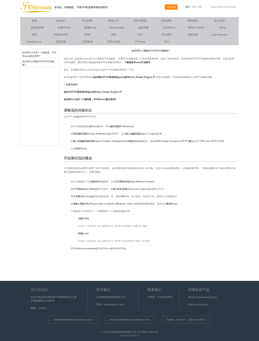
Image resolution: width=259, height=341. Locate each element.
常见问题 (87, 20)
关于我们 (103, 290)
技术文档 (219, 20)
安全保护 (166, 34)
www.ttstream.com (114, 304)
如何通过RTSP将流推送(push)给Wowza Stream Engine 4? (124, 77)
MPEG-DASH (196, 27)
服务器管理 (37, 27)
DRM (87, 34)
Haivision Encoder (198, 304)
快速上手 (113, 20)
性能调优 (166, 20)
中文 (194, 7)
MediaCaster (116, 27)
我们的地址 (39, 290)
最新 (34, 20)
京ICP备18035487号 (129, 335)
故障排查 (193, 34)
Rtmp (222, 27)
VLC (166, 41)
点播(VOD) (63, 27)
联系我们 (154, 290)
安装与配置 (140, 20)
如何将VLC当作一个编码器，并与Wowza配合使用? (90, 99)
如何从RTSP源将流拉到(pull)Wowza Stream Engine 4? (93, 92)
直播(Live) (90, 27)
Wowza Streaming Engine (202, 297)
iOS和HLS (170, 27)
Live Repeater (219, 34)
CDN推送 (87, 41)
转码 (34, 34)
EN (199, 7)
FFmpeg (140, 41)
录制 (113, 34)
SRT (140, 34)
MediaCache (34, 41)
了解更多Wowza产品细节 (137, 62)
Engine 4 (61, 20)
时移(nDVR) (61, 34)
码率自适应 (113, 41)
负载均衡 (61, 41)
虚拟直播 (143, 27)
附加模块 (193, 20)
